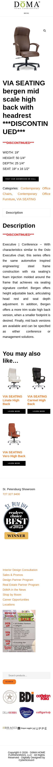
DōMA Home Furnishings (26, 5)
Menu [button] (26, 13)
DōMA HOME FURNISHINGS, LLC (26, 753)
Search (9, 681)
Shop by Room (12, 594)
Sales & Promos (13, 574)
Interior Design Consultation (20, 569)
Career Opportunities (16, 599)
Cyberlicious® (26, 760)
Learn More (14, 411)
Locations (9, 604)
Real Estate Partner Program (21, 584)
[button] (44, 30)
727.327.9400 (11, 494)
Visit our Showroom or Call (21, 179)
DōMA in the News (14, 589)
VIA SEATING (26, 199)
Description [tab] (14, 212)
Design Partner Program (18, 579)
